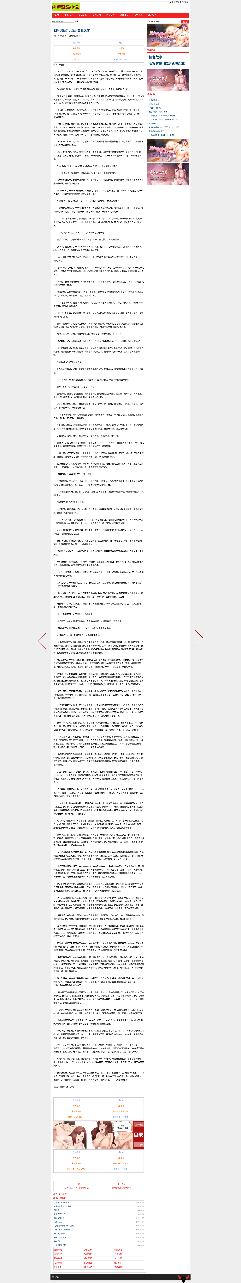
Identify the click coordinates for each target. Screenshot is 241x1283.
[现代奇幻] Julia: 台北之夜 (72, 30)
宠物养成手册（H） (121, 1111)
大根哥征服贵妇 (60, 1245)
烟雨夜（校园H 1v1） (121, 59)
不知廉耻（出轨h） (121, 1163)
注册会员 (184, 2)
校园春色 (124, 15)
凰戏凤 (56, 1210)
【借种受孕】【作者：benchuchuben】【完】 (164, 120)
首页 (57, 15)
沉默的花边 (58, 1222)
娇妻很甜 (121, 54)
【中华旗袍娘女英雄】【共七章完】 (162, 135)
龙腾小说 (58, 1263)
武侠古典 (82, 15)
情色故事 (155, 57)
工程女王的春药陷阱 (61, 1202)
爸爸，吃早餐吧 (60, 1238)
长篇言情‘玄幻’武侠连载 (167, 63)
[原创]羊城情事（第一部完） (64, 1226)
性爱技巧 (96, 15)
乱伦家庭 (152, 124)
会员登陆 (175, 2)
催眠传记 (57, 1241)
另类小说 (68, 15)
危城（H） (76, 59)
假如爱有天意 (59, 1218)
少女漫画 (88, 1263)
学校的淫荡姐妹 (155, 108)
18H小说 (57, 1267)
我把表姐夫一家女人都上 (158, 112)
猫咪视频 (76, 43)
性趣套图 (118, 1267)
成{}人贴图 (89, 1267)
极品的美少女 (154, 100)
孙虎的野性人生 (60, 1214)
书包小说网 (76, 54)
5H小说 (121, 48)
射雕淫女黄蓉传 (155, 104)
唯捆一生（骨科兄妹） (76, 1169)
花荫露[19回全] (59, 1234)
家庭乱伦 (58, 1254)
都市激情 (152, 15)
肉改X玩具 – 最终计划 (62, 1230)
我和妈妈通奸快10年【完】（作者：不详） (164, 127)
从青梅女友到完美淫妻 (62, 1206)
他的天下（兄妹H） (121, 1117)
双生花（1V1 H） (121, 1169)
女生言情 (118, 1258)
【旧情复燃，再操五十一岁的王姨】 (162, 116)
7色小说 (121, 43)
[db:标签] (63, 1194)
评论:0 (81, 36)
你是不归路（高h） (76, 1117)
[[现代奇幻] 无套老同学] (198, 641)
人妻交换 (138, 15)
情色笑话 (110, 15)
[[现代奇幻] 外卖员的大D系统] (42, 641)
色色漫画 (76, 48)
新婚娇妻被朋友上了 (156, 131)
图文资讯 (118, 1263)
